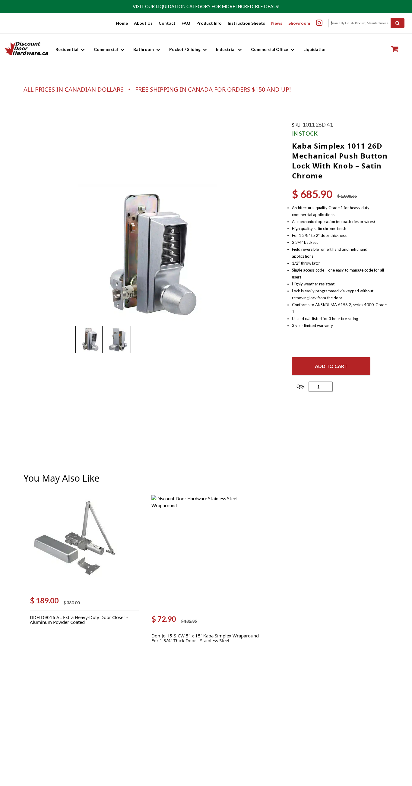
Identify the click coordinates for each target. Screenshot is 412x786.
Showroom (299, 23)
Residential (66, 49)
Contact (167, 23)
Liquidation (315, 49)
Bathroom (143, 49)
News (276, 23)
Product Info (209, 23)
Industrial (226, 49)
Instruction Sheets (246, 23)
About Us (143, 23)
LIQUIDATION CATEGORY (183, 6)
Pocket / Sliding (185, 49)
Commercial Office (269, 49)
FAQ (186, 23)
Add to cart (331, 366)
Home (122, 23)
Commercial (106, 49)
